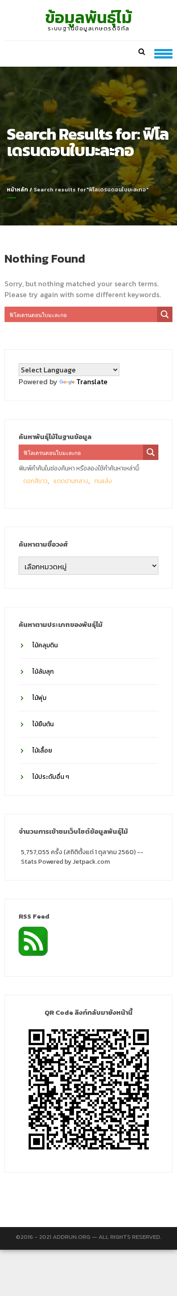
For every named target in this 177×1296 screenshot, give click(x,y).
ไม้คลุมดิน (45, 645)
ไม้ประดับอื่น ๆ (50, 777)
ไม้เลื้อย (42, 750)
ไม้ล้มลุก (43, 671)
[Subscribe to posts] (33, 940)
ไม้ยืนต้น (43, 724)
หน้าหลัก (17, 190)
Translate (92, 381)
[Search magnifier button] (164, 314)
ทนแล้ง (103, 481)
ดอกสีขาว (35, 481)
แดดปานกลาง (71, 481)
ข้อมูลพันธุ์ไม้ (88, 17)
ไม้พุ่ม (39, 698)
